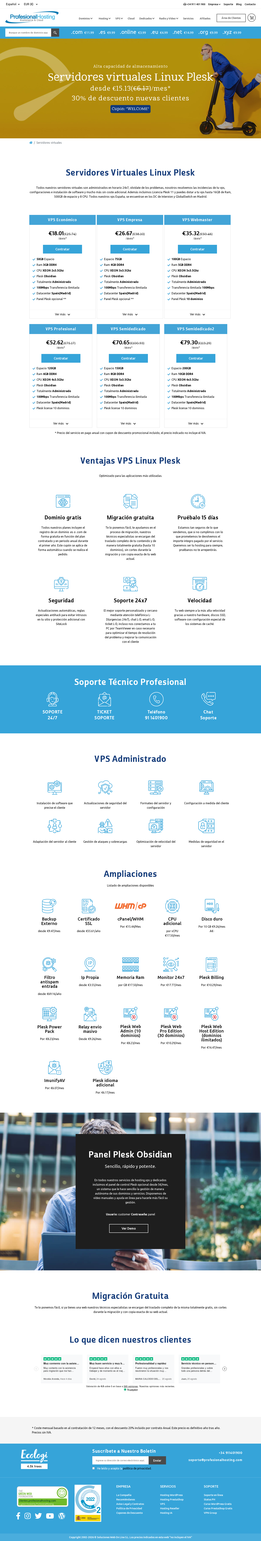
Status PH (209, 1499)
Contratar (62, 249)
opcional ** (58, 299)
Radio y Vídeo (167, 18)
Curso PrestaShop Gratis (218, 1508)
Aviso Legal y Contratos (130, 1504)
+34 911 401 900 (195, 4)
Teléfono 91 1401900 (156, 715)
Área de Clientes (231, 18)
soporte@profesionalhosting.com (215, 1460)
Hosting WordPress (171, 1495)
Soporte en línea (213, 1495)
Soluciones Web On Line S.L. (113, 1537)
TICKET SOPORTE (104, 715)
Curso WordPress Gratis (218, 1504)
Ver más (60, 314)
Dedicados (145, 18)
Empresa (213, 4)
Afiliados (205, 18)
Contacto (250, 4)
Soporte (228, 4)
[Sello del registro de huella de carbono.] (88, 1503)
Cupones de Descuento (129, 1512)
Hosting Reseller (169, 1508)
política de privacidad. (137, 1468)
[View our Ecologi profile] (34, 1458)
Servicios (188, 18)
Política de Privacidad (129, 1508)
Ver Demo (129, 1228)
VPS (118, 18)
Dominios (84, 18)
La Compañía (123, 1495)
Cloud (131, 18)
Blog (239, 4)
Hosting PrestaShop (171, 1499)
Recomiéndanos (125, 1499)
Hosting (103, 18)
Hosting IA (166, 1512)
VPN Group (210, 1512)
